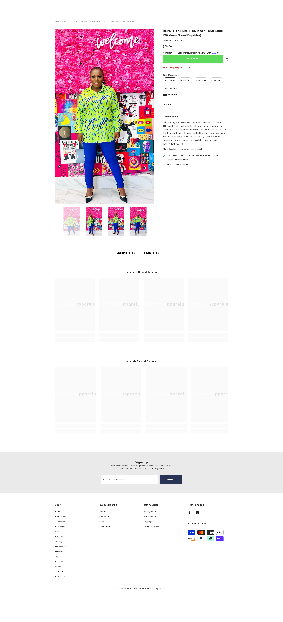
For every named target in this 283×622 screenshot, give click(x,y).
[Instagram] (197, 512)
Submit (171, 479)
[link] (75, 335)
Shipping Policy (126, 253)
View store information (177, 164)
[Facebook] (189, 512)
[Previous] (56, 221)
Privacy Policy (158, 469)
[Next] (153, 221)
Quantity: (167, 104)
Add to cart (193, 58)
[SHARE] (225, 59)
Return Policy (150, 253)
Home (58, 22)
